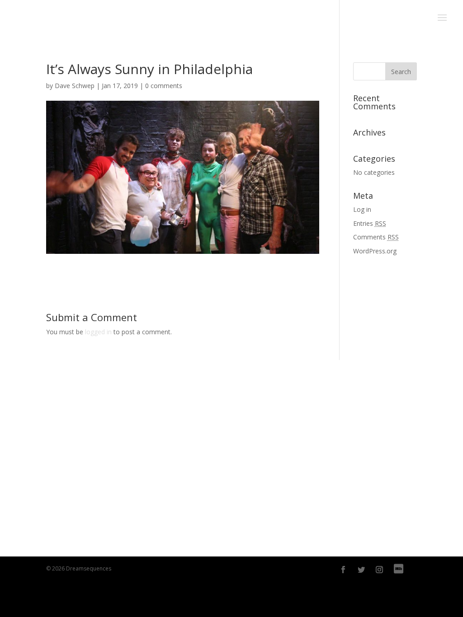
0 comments (163, 85)
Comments (376, 237)
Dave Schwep (74, 85)
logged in (98, 331)
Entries (369, 223)
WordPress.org (375, 251)
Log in (362, 209)
